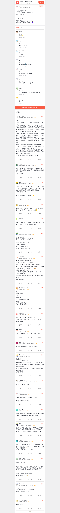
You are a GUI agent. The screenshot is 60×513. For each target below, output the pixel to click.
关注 (41, 6)
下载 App (41, 2)
